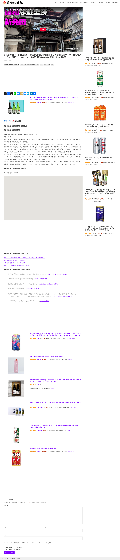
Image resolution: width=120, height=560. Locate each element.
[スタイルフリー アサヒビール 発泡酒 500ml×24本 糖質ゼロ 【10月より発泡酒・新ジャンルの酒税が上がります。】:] (100, 78)
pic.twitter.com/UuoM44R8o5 (48, 284)
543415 (39, 430)
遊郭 (49, 64)
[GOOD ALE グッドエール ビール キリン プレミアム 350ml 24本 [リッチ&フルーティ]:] (100, 113)
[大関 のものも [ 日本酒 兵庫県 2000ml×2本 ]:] (16, 458)
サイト (5, 535)
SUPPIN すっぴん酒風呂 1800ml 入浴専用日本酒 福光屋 (46, 356)
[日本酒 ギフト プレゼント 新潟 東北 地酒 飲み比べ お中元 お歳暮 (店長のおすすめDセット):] (100, 46)
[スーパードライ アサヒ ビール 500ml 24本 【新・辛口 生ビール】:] (100, 145)
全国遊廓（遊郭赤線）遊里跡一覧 (11, 64)
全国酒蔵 (108, 2)
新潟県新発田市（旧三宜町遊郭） (15, 260)
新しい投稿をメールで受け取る (14, 549)
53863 (39, 452)
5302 (38, 384)
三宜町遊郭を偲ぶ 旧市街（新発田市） (17, 263)
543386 (94, 130)
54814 (39, 103)
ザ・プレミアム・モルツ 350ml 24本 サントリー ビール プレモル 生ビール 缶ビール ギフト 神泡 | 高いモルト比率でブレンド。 (99, 228)
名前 (5, 527)
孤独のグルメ (92, 2)
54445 (39, 359)
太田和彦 (101, 2)
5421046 (94, 97)
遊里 (52, 64)
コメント (6, 505)
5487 (38, 338)
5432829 (94, 162)
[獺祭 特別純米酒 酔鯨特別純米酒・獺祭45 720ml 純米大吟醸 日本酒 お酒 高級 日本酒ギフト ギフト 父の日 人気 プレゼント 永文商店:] (16, 389)
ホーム (56, 2)
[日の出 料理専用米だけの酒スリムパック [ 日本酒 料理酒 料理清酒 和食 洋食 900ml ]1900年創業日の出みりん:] (16, 435)
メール (46, 527)
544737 (94, 233)
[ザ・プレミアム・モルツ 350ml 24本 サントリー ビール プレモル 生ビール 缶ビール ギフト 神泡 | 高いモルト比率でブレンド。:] (100, 214)
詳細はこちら (71, 102)
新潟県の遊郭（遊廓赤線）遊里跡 (28, 64)
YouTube (62, 2)
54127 (94, 63)
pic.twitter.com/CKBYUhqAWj (57, 274)
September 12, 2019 (39, 279)
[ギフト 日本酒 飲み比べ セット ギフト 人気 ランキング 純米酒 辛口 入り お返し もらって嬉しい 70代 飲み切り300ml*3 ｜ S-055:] (16, 107)
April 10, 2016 (44, 301)
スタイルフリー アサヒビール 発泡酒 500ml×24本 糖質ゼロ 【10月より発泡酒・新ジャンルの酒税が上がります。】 (99, 92)
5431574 (94, 199)
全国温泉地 (115, 2)
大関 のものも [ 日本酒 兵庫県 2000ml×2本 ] (43, 448)
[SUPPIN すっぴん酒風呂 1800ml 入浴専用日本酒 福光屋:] (16, 366)
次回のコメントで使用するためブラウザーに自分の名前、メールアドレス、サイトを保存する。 (30, 543)
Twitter (69, 2)
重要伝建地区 (83, 2)
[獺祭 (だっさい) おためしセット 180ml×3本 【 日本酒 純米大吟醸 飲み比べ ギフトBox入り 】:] (16, 412)
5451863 (39, 407)
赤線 (45, 64)
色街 (38, 64)
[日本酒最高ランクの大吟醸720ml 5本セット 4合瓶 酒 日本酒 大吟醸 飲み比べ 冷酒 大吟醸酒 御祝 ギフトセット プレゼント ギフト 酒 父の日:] (100, 178)
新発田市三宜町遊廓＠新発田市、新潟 (16, 265)
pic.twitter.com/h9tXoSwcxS (63, 296)
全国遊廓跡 (75, 2)
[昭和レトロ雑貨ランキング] (16, 122)
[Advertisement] (43, 79)
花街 (41, 64)
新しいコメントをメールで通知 (14, 547)
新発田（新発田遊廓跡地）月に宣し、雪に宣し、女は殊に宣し (24, 258)
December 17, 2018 (32, 288)
